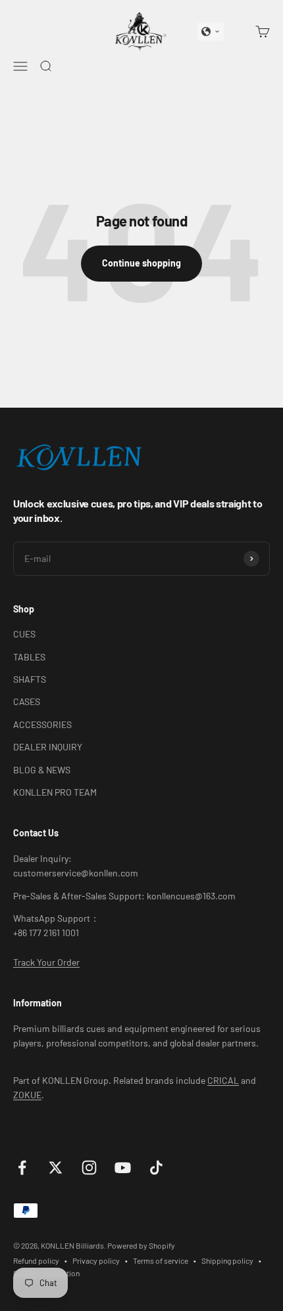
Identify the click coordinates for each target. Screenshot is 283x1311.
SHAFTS (29, 679)
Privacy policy (96, 1260)
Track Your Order (46, 962)
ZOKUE (27, 1094)
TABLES (29, 656)
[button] (210, 31)
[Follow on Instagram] (89, 1167)
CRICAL (223, 1080)
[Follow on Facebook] (22, 1167)
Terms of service (160, 1260)
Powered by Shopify (141, 1245)
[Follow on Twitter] (55, 1167)
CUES (24, 633)
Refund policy (36, 1260)
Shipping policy (227, 1260)
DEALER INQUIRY (47, 746)
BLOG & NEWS (41, 769)
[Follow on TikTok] (156, 1167)
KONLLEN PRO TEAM (55, 792)
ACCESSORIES (42, 724)
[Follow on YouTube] (123, 1167)
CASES (26, 701)
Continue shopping (141, 263)
